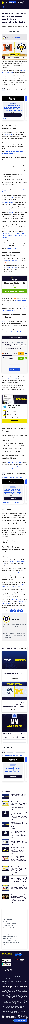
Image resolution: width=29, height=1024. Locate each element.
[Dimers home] (3, 2)
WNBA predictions (8, 917)
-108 (21, 358)
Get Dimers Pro (12, 2)
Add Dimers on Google (14, 31)
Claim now (13, 115)
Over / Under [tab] (15, 344)
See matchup (14, 366)
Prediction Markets (20, 89)
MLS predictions (7, 915)
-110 (21, 353)
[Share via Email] (11, 610)
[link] (2, 970)
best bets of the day (20, 300)
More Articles (22, 648)
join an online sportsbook (13, 462)
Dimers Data (16, 37)
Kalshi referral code (8, 925)
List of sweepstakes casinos (10, 944)
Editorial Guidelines (20, 981)
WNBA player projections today (11, 934)
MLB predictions (7, 919)
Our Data (4, 983)
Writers (3, 976)
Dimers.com (8, 134)
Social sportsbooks (8, 946)
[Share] (21, 610)
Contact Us (18, 974)
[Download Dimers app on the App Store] (6, 960)
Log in (7, 2)
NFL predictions (7, 921)
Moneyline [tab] (23, 344)
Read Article (14, 678)
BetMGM (10, 212)
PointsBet (11, 197)
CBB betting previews (18, 572)
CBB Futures (14, 599)
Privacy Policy (18, 976)
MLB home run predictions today (12, 942)
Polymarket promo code (9, 923)
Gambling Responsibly (8, 981)
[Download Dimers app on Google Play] (6, 964)
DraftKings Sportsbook (8, 202)
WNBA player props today (10, 936)
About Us (4, 974)
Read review (6, 118)
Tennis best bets (7, 929)
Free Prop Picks (11, 248)
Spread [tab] (8, 344)
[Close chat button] (27, 1018)
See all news (14, 905)
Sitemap (17, 978)
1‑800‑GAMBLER (15, 988)
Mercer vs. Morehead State (19, 331)
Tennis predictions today (9, 927)
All (3, 89)
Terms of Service (6, 978)
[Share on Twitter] (14, 610)
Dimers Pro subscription (9, 932)
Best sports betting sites (9, 940)
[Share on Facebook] (18, 610)
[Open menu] (25, 2)
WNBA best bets (7, 938)
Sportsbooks (10, 89)
